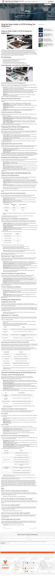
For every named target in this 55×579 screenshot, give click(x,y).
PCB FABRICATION (8, 4)
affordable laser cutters (28, 53)
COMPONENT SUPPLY (28, 4)
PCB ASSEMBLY (15, 4)
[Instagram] (51, 1)
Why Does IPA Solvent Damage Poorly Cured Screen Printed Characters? (48, 39)
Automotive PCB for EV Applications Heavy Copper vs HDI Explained (48, 34)
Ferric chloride (11, 103)
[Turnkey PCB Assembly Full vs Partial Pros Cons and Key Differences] (41, 45)
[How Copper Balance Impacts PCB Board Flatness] (41, 30)
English (46, 4)
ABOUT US (34, 4)
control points (21, 482)
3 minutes (13, 207)
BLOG (38, 4)
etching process (10, 480)
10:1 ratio (17, 331)
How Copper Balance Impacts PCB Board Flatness (48, 30)
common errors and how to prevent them (13, 377)
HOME (3, 4)
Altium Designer (33, 87)
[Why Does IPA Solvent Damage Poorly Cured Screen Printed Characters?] (41, 40)
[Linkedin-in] (50, 1)
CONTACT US (4, 6)
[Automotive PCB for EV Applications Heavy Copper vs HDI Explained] (41, 35)
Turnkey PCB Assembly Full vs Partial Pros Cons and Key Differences (48, 44)
